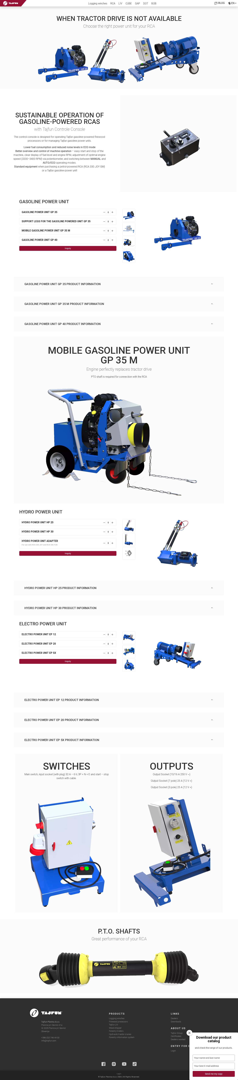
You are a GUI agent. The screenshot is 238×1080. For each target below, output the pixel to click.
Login (173, 1050)
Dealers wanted (178, 1039)
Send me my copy (213, 1074)
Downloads (176, 1021)
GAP (137, 3)
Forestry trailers (116, 1031)
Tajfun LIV (113, 1024)
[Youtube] (124, 1064)
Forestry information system (121, 1037)
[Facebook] (103, 1064)
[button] (119, 284)
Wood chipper (115, 1028)
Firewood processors (118, 1021)
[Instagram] (114, 1064)
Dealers (174, 1018)
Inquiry (68, 248)
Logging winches (97, 3)
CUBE (128, 3)
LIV (120, 3)
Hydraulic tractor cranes (120, 1034)
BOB (153, 3)
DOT (145, 3)
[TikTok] (134, 1064)
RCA (112, 3)
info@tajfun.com (48, 1040)
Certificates (176, 1036)
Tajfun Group (177, 1033)
